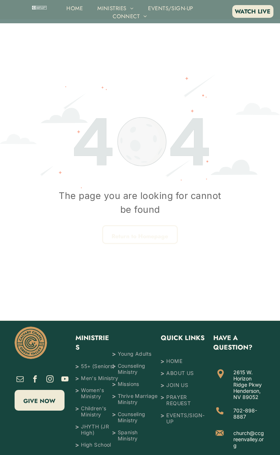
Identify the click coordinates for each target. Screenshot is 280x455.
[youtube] (64, 380)
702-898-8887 (245, 413)
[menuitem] (74, 8)
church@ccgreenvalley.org (248, 439)
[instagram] (49, 380)
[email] (20, 380)
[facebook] (35, 380)
